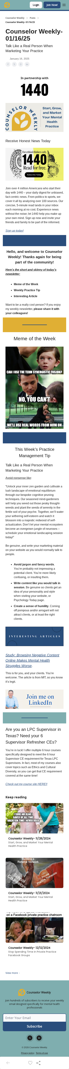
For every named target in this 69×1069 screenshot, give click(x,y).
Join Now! (52, 5)
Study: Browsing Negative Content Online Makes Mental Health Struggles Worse (32, 660)
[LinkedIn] (39, 1038)
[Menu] (64, 4)
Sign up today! (14, 230)
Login (36, 5)
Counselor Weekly (14, 18)
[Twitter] (30, 1038)
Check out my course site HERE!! (26, 784)
